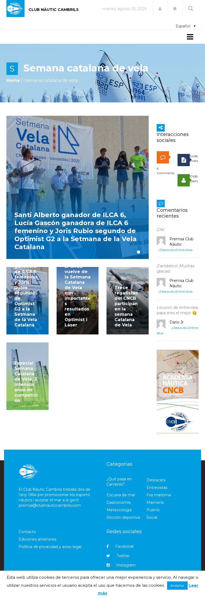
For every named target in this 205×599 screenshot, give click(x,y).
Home (13, 80)
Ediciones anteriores (37, 539)
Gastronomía (119, 502)
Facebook (124, 546)
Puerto (153, 510)
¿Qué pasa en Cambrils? (119, 482)
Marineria (155, 502)
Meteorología (119, 510)
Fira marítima (159, 495)
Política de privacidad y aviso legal (50, 546)
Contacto (27, 531)
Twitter (123, 555)
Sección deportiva (123, 517)
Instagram (126, 565)
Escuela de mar (121, 495)
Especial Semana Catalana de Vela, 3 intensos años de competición (26, 382)
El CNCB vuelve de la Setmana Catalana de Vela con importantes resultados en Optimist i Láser (77, 296)
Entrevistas (183, 250)
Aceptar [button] (177, 585)
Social (152, 517)
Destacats (167, 250)
